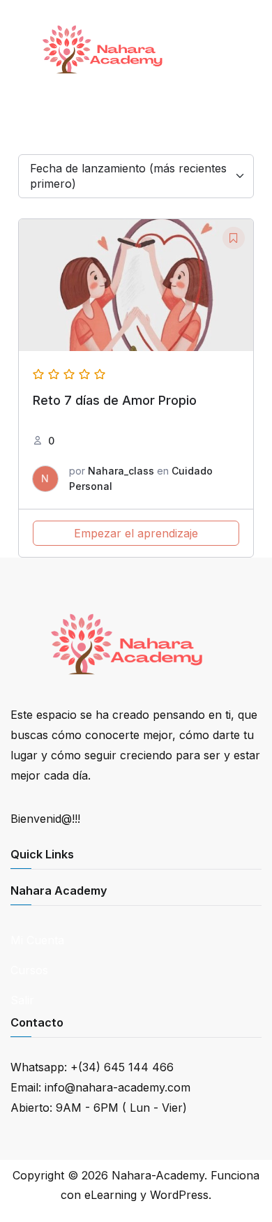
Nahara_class (121, 471)
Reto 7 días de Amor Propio (115, 400)
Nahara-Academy (158, 1175)
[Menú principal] (246, 49)
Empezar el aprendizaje (136, 533)
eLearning (110, 1195)
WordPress (179, 1195)
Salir (22, 1000)
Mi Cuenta (37, 940)
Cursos (29, 970)
